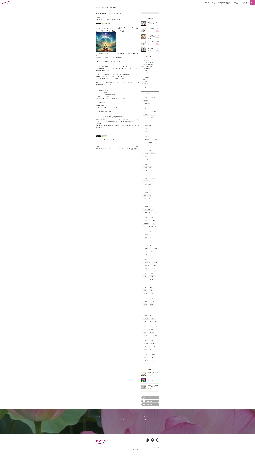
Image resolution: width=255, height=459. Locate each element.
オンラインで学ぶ (146, 133)
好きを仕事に (151, 276)
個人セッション (146, 60)
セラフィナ (145, 175)
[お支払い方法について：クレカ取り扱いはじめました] (143, 43)
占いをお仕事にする (147, 245)
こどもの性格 (145, 159)
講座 (119, 19)
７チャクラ (145, 117)
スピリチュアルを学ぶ (147, 167)
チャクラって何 (153, 178)
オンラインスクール (147, 131)
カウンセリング (146, 145)
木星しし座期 (145, 318)
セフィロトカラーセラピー (148, 66)
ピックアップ (146, 83)
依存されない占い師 (152, 226)
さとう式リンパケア (147, 161)
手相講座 (145, 304)
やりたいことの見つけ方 (147, 209)
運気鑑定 (145, 70)
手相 (150, 296)
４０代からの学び (146, 108)
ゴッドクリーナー (146, 156)
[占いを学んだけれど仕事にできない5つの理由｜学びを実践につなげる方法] (143, 387)
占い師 (151, 254)
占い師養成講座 (146, 265)
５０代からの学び (152, 111)
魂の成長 (145, 363)
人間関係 (153, 220)
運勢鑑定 (145, 351)
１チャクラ (145, 97)
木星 (155, 315)
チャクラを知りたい (147, 189)
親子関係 (152, 343)
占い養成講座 (152, 268)
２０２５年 (152, 97)
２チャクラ (155, 103)
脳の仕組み (151, 332)
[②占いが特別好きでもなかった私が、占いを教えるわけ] (143, 36)
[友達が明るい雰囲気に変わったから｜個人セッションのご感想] (143, 380)
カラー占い (145, 153)
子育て (144, 279)
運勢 (151, 349)
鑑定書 (152, 360)
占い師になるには (146, 259)
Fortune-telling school (224, 2)
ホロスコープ (145, 203)
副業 (144, 231)
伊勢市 (153, 223)
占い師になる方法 (146, 262)
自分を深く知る (146, 337)
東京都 (144, 321)
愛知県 (144, 296)
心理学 (144, 287)
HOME (207, 2)
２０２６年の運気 (146, 103)
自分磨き (145, 340)
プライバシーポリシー (145, 447)
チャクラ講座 (99, 19)
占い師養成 (155, 262)
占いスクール (145, 240)
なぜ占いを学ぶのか (147, 195)
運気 (151, 351)
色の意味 (152, 340)
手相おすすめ (145, 298)
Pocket (109, 23)
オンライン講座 (146, 139)
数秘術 (150, 307)
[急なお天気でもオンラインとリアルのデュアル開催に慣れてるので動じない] (143, 23)
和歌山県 (152, 270)
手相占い (154, 301)
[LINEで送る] (104, 23)
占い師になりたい (146, 256)
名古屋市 (145, 270)
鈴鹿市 (144, 357)
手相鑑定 (152, 304)
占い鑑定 (145, 268)
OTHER (147, 417)
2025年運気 (145, 100)
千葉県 (149, 231)
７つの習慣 (152, 117)
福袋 (144, 329)
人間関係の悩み (146, 223)
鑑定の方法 (145, 360)
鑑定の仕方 (151, 357)
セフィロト (145, 170)
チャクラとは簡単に (147, 184)
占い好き (145, 254)
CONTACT (244, 2)
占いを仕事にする (146, 248)
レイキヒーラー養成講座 (148, 62)
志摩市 (150, 287)
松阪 (150, 321)
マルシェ (153, 203)
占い (155, 231)
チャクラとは (145, 181)
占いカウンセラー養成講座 (110, 19)
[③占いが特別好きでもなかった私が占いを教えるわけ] (143, 30)
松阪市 (155, 321)
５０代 (144, 111)
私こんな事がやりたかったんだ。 (104, 148)
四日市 (144, 273)
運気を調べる (145, 354)
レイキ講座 (145, 217)
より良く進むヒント (147, 212)
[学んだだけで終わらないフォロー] (143, 49)
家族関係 (151, 279)
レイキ (155, 212)
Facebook (150, 401)
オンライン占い (146, 136)
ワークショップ (146, 77)
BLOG (213, 2)
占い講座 (154, 265)
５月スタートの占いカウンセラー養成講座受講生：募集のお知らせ (128, 149)
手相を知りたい (146, 301)
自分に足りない (146, 335)
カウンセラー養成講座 (147, 142)
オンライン (145, 128)
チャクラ (103, 139)
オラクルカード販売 (147, 125)
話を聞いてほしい (146, 346)
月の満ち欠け (145, 312)
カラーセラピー (146, 147)
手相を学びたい (154, 298)
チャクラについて (146, 187)
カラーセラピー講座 (147, 150)
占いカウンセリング (147, 237)
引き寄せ (145, 284)
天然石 (144, 276)
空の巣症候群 (151, 329)
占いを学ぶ (155, 248)
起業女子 (145, 349)
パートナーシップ (146, 198)
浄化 (149, 326)
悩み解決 (152, 293)
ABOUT (236, 2)
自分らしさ (154, 335)
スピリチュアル (146, 164)
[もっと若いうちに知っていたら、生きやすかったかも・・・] (143, 374)
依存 (144, 226)
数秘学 (144, 307)
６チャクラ (152, 114)
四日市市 (151, 273)
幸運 (144, 282)
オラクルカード (146, 122)
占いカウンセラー (146, 234)
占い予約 (145, 251)
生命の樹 (155, 326)
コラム (144, 85)
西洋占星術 (145, 343)
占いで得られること (147, 242)
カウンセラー (155, 139)
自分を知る (154, 337)
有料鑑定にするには (147, 315)
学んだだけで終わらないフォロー (153, 48)
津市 (144, 326)
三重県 (152, 217)
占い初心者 (152, 251)
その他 (144, 87)
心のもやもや (152, 284)
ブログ (149, 25)
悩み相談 (145, 293)
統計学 (144, 332)
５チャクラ (145, 114)
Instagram (150, 397)
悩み (151, 290)
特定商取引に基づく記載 (155, 447)
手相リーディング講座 (148, 64)
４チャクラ (155, 108)
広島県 (149, 282)
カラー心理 (152, 153)
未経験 (152, 318)
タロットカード (153, 175)
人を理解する (145, 220)
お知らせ (149, 31)
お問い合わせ (147, 419)
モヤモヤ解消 (145, 206)
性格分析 (145, 290)
